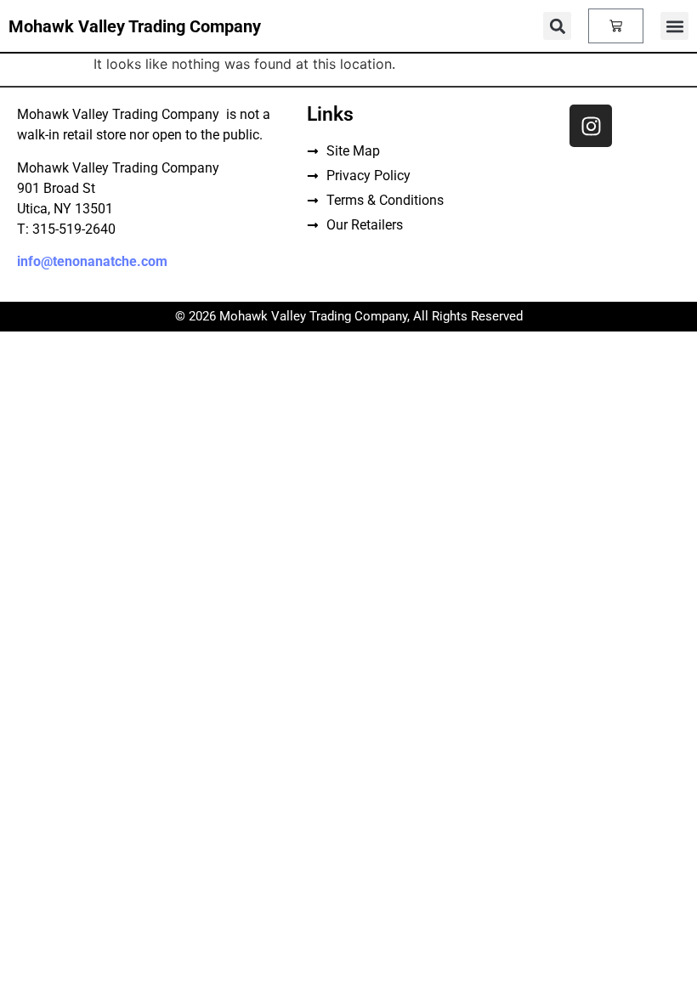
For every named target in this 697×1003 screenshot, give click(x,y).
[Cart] (615, 25)
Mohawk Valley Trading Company (134, 26)
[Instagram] (591, 126)
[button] (674, 26)
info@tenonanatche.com (92, 261)
